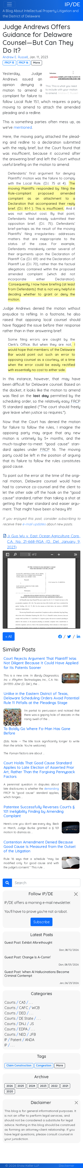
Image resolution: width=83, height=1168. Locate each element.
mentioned (23, 127)
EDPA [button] (23, 1029)
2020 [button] (9, 1091)
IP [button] (5, 1040)
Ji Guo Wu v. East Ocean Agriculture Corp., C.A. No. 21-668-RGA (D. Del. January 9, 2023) (43, 541)
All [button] (10, 636)
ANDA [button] (29, 1040)
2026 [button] (9, 1086)
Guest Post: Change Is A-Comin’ (27, 957)
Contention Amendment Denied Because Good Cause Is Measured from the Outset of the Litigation (40, 846)
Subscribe (41, 922)
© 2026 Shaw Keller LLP (22, 1165)
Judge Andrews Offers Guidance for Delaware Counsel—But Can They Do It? (38, 38)
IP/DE (72, 4)
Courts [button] (9, 1002)
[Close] (76, 894)
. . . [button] (31, 1002)
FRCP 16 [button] (23, 62)
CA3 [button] (22, 1002)
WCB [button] (36, 1007)
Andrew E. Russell (15, 57)
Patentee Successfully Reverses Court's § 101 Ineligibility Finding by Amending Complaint (39, 811)
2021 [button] (65, 1086)
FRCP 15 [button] (9, 62)
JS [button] (32, 1023)
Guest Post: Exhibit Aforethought (28, 943)
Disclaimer (66, 1165)
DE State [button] (26, 1018)
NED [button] (22, 1034)
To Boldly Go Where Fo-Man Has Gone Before (37, 730)
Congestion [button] (43, 1065)
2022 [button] (54, 1086)
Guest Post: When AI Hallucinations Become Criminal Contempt (36, 974)
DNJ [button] (22, 1023)
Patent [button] (16, 1040)
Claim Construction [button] (18, 1065)
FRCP (75, 401)
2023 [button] (43, 1086)
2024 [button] (32, 1086)
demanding (51, 788)
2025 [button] (20, 1086)
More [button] (36, 62)
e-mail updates (34, 524)
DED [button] (22, 1013)
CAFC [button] (23, 1007)
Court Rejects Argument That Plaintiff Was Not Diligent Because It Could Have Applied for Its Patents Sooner (41, 663)
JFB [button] (32, 1034)
